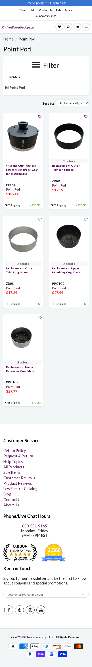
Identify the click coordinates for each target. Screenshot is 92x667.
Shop (23, 10)
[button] (40, 116)
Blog (7, 494)
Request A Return (18, 456)
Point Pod (17, 87)
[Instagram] (30, 609)
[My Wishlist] (59, 27)
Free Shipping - (35, 3)
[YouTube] (40, 609)
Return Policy (64, 10)
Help (32, 10)
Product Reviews (17, 483)
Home (8, 39)
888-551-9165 (47, 16)
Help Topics (13, 461)
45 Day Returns (56, 3)
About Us (11, 505)
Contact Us (45, 10)
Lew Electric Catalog (20, 488)
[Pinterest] (19, 609)
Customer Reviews (19, 478)
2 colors (69, 161)
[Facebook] (8, 609)
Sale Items (12, 472)
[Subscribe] (83, 594)
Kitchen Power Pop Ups (37, 637)
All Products (13, 467)
